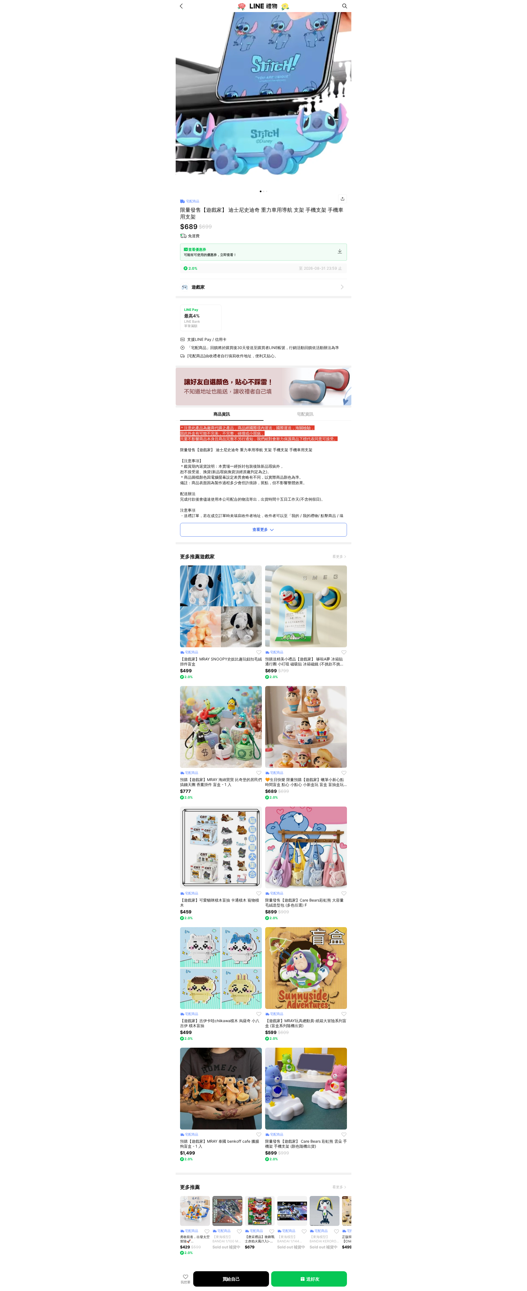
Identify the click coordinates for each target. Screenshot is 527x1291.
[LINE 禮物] (263, 6)
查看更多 (260, 529)
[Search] (344, 6)
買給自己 (231, 1279)
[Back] (182, 6)
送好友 (312, 1279)
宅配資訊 (305, 414)
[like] (259, 652)
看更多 (337, 556)
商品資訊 (222, 414)
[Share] (342, 198)
